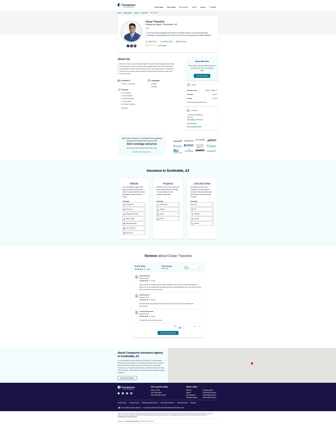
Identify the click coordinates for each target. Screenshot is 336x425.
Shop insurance (183, 7)
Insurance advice (208, 390)
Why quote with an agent (158, 395)
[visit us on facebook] (119, 393)
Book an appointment (194, 127)
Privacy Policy (122, 402)
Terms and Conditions (167, 402)
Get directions (192, 123)
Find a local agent (156, 392)
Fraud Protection (182, 402)
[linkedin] (131, 46)
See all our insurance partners (141, 152)
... (191, 326)
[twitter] (135, 46)
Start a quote (171, 7)
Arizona (136, 12)
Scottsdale (144, 12)
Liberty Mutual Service (209, 395)
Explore (194, 7)
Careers (203, 7)
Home (119, 12)
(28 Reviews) (162, 45)
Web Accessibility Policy (149, 402)
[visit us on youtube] (131, 393)
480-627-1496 (155, 390)
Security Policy (134, 402)
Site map (193, 402)
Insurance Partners (192, 397)
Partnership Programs (209, 392)
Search (213, 7)
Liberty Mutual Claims (209, 397)
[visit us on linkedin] (123, 393)
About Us (189, 390)
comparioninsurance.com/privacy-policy (127, 416)
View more (124, 108)
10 (195, 326)
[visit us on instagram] (127, 393)
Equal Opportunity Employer (132, 421)
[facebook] (128, 46)
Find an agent (159, 7)
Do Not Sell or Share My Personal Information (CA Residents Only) (163, 407)
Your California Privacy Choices (131, 407)
